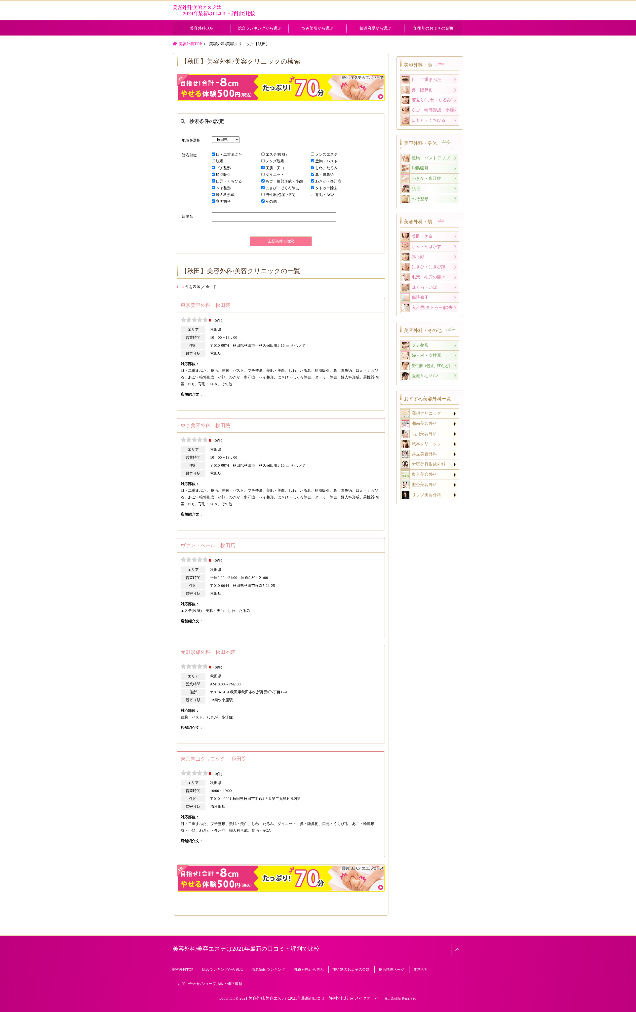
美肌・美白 (275, 168)
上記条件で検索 (281, 241)
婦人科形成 (225, 195)
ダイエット (275, 175)
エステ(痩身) (276, 154)
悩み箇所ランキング (268, 970)
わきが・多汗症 (328, 181)
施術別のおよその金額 (433, 28)
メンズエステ (326, 154)
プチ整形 (223, 168)
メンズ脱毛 (275, 161)
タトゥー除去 (326, 188)
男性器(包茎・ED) (280, 195)
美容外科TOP (208, 28)
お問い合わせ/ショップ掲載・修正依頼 (210, 984)
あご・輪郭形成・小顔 (284, 181)
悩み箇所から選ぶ (317, 28)
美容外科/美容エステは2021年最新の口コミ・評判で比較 (246, 949)
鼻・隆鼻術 (324, 175)
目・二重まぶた (229, 154)
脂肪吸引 (223, 175)
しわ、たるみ (326, 168)
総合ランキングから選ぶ (259, 28)
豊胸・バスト (326, 161)
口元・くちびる (229, 181)
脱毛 (219, 161)
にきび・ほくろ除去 (282, 188)
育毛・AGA (325, 195)
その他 (271, 201)
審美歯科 (223, 201)
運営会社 (420, 970)
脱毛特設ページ (391, 970)
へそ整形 (223, 188)
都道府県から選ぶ (375, 28)
